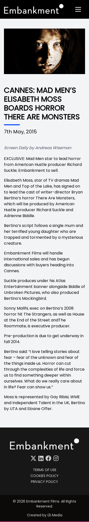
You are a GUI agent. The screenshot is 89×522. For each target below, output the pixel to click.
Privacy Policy (44, 481)
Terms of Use (44, 469)
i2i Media (54, 515)
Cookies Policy (44, 475)
